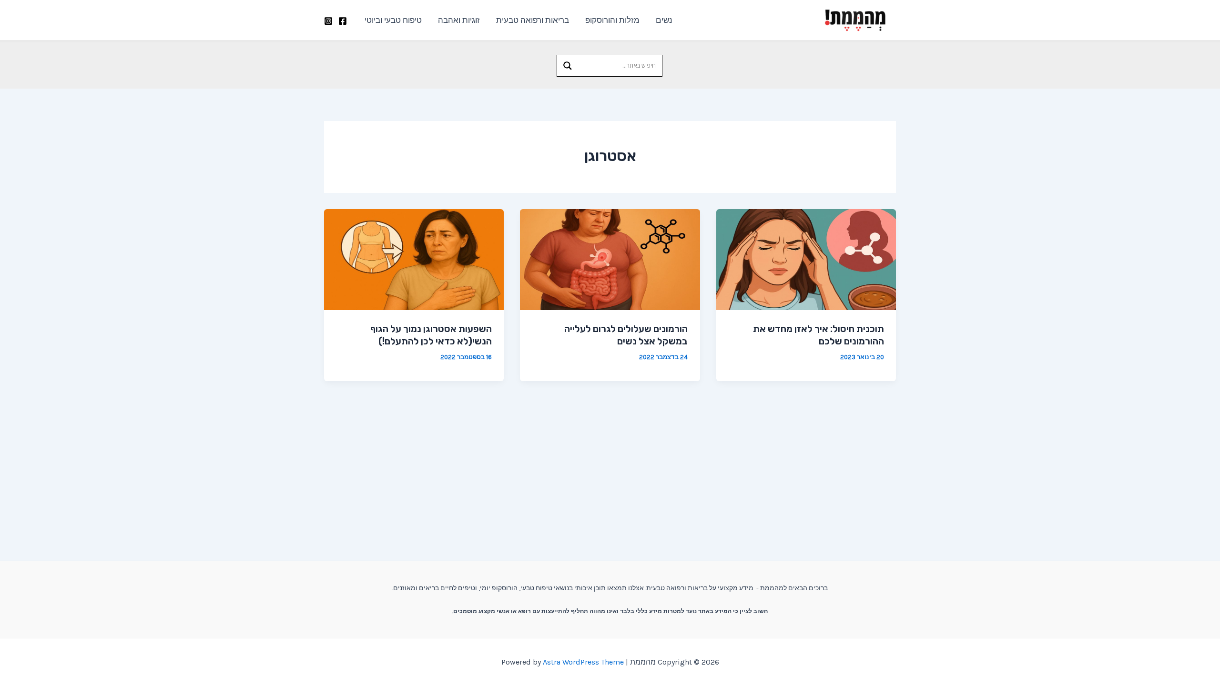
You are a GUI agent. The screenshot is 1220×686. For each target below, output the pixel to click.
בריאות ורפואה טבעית (532, 20)
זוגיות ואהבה (459, 20)
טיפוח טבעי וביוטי (393, 20)
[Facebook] (342, 21)
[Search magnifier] (567, 65)
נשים (664, 20)
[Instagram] (328, 21)
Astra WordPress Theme (583, 661)
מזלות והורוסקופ (612, 20)
